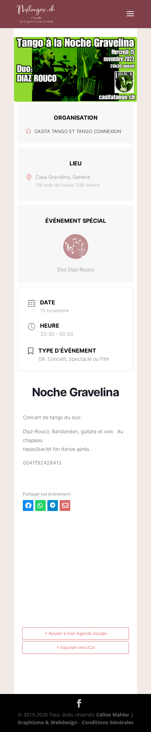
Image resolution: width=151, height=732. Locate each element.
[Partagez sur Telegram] (52, 505)
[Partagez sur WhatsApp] (40, 505)
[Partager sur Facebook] (28, 505)
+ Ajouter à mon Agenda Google (76, 633)
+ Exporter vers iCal (76, 647)
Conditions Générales (107, 722)
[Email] (65, 505)
